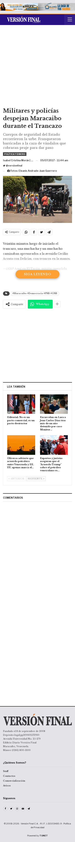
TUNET (43, 835)
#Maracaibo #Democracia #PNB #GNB (34, 293)
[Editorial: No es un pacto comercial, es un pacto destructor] (21, 404)
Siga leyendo (37, 274)
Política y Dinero (14, 154)
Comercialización (14, 780)
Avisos (7, 785)
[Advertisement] (37, 67)
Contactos (9, 776)
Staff (5, 771)
